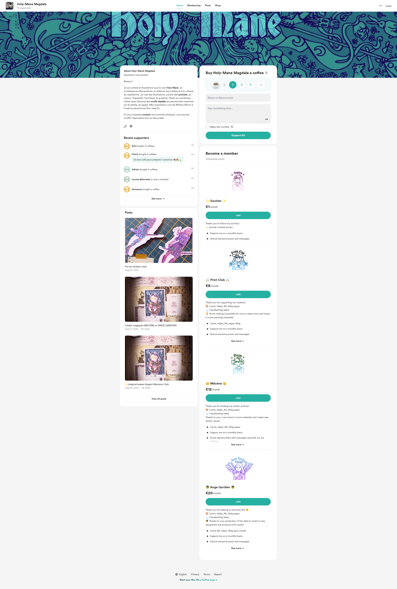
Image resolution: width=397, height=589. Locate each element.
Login (388, 6)
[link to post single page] (159, 245)
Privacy (195, 574)
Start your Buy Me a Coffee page (197, 579)
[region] (238, 104)
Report (218, 574)
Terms (206, 574)
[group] (238, 204)
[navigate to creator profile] (9, 6)
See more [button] (236, 341)
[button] (179, 5)
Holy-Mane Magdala (32, 4)
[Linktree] (131, 126)
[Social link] (125, 126)
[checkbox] (217, 127)
